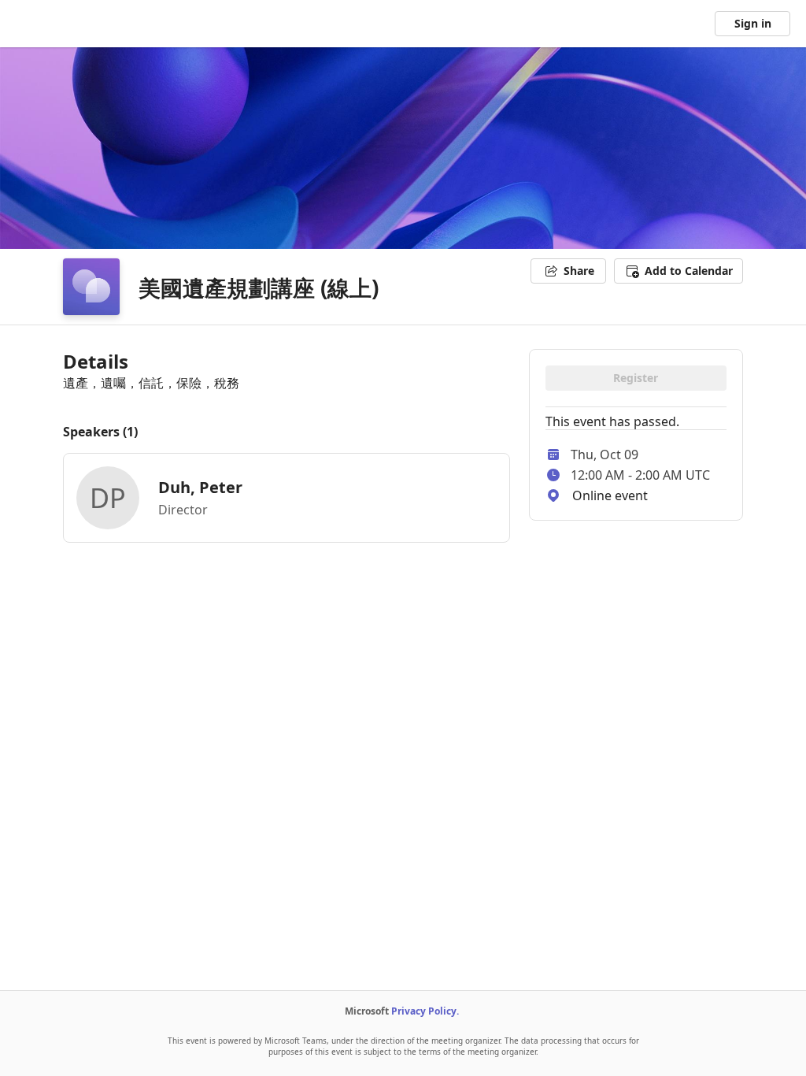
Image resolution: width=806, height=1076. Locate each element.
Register (635, 377)
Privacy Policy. (425, 1011)
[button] (678, 271)
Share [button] (579, 270)
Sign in (752, 23)
